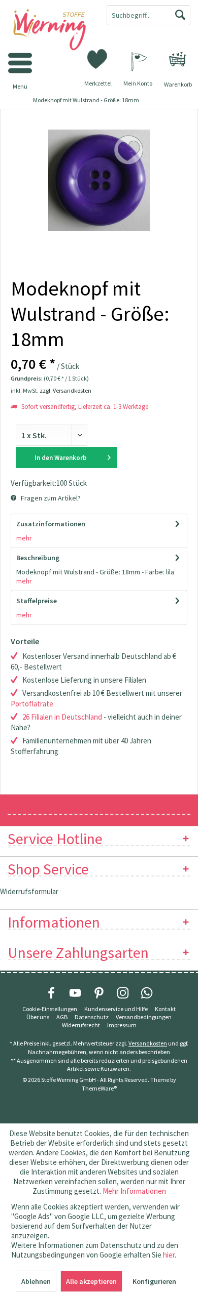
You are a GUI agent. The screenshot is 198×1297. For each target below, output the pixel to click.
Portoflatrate (32, 703)
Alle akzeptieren (91, 1281)
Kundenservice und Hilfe (116, 1009)
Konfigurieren (154, 1281)
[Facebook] (51, 993)
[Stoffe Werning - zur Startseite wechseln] (49, 30)
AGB (62, 1017)
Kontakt (165, 1009)
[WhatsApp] (147, 993)
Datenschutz (92, 1017)
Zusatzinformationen (50, 523)
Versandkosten (147, 1043)
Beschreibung (37, 557)
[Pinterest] (99, 993)
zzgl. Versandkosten (65, 390)
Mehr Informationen (134, 1191)
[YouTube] (75, 993)
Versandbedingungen (144, 1017)
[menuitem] (177, 59)
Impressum (122, 1025)
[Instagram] (123, 993)
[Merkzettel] (98, 58)
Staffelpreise (36, 600)
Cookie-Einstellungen (49, 1009)
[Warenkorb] (177, 59)
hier (169, 1255)
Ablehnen (36, 1281)
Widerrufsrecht (81, 1025)
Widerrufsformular (29, 891)
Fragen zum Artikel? (50, 498)
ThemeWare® (99, 1088)
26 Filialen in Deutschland (62, 717)
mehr (24, 537)
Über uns (37, 1017)
